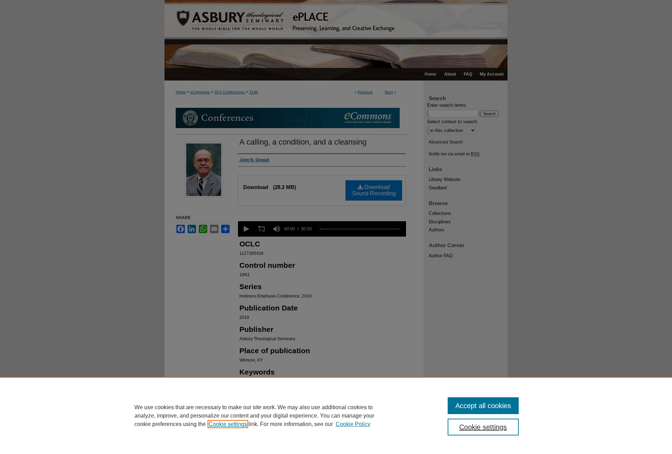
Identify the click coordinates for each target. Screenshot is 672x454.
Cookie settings (228, 424)
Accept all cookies (483, 406)
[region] (336, 415)
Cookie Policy (353, 424)
